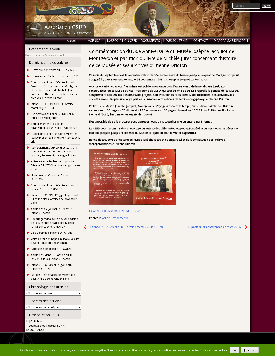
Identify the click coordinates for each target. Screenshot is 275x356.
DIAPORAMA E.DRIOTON (230, 41)
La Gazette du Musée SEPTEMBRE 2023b (116, 211)
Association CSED (65, 26)
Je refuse (250, 350)
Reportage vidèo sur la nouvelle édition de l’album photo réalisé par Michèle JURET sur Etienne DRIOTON (54, 222)
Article (106, 218)
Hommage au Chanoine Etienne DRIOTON (50, 177)
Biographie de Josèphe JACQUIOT (51, 248)
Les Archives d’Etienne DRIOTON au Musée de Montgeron (52, 116)
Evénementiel (120, 218)
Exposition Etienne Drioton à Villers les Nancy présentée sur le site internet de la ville (55, 137)
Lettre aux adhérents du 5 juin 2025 (52, 70)
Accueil (71, 41)
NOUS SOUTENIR (175, 41)
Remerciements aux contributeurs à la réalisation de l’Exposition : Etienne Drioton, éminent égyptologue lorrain (54, 151)
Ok (234, 350)
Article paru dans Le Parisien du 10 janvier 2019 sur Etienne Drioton (52, 257)
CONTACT (200, 41)
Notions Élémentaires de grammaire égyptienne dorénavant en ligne (53, 276)
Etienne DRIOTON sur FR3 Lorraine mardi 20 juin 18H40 (126, 227)
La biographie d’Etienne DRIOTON (51, 232)
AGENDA (94, 41)
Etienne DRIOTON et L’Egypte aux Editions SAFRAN (51, 267)
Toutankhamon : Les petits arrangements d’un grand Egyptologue (54, 125)
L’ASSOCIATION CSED (122, 41)
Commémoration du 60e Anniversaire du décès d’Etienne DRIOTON (55, 187)
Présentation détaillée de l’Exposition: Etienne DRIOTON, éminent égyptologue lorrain (55, 165)
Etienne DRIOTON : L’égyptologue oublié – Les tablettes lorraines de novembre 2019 (55, 199)
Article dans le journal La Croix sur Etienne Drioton (51, 211)
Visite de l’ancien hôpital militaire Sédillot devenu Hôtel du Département (55, 241)
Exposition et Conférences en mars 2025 (214, 227)
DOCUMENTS (150, 41)
